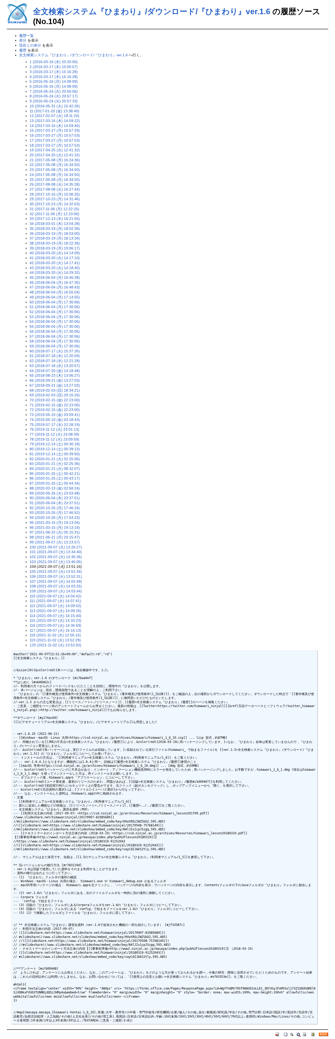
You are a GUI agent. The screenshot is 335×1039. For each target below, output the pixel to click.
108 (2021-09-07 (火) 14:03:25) (56, 586)
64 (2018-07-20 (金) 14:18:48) (55, 371)
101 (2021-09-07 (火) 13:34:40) (56, 552)
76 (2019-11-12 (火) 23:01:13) (54, 429)
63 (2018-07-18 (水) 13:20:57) (55, 366)
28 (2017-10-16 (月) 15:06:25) (55, 194)
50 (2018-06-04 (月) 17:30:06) (55, 302)
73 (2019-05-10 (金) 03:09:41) (55, 415)
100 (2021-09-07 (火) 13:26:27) (56, 547)
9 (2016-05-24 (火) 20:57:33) (54, 101)
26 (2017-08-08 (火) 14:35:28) (55, 184)
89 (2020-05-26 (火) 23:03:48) (55, 493)
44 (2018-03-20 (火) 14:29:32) (55, 272)
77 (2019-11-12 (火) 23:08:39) (54, 434)
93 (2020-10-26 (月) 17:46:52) (55, 512)
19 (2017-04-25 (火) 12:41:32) (55, 150)
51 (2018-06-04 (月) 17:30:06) (55, 307)
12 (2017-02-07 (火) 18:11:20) (54, 116)
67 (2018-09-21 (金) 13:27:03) (55, 385)
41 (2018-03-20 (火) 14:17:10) (55, 258)
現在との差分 (30, 45)
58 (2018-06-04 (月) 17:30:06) (55, 341)
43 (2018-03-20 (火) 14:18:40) (55, 268)
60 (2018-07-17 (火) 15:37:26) (55, 351)
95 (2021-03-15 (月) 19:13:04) (55, 522)
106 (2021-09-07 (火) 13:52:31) (56, 576)
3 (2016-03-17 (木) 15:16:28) (54, 72)
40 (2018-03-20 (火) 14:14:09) (55, 253)
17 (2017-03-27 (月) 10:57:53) (55, 140)
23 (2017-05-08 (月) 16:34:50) (55, 170)
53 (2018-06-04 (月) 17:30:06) (55, 317)
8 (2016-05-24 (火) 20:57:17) (54, 96)
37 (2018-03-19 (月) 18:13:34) (55, 238)
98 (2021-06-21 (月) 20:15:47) (55, 537)
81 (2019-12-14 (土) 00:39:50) (55, 454)
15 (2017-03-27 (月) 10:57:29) (55, 130)
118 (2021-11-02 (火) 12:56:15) (55, 635)
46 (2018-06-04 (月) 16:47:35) (55, 282)
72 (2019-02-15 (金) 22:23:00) (55, 410)
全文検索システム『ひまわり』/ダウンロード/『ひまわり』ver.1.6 (151, 11)
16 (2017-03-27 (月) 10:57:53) (55, 135)
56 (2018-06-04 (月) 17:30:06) (55, 331)
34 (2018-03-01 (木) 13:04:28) (55, 223)
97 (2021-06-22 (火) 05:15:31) (55, 532)
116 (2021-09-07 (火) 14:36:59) (55, 625)
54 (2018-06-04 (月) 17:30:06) (55, 321)
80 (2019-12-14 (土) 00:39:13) (55, 449)
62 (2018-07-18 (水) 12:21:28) (55, 361)
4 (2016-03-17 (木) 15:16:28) (54, 77)
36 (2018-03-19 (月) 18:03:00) (55, 233)
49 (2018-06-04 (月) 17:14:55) (55, 297)
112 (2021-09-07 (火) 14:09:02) (55, 606)
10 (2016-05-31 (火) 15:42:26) (55, 106)
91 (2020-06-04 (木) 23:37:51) (55, 503)
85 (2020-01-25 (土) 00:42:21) (55, 473)
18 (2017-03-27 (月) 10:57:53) (55, 145)
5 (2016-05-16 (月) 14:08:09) (54, 81)
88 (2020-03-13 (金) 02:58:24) (55, 488)
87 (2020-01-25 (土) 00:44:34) (55, 483)
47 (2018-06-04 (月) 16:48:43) (55, 287)
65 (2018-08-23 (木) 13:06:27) (55, 375)
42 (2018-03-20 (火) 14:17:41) (55, 263)
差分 (22, 40)
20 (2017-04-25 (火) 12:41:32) (55, 155)
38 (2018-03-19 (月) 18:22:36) (55, 243)
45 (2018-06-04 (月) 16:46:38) (55, 277)
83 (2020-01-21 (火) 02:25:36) (55, 464)
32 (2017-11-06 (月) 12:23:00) (54, 214)
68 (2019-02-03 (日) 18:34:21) (55, 390)
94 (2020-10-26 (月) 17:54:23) (55, 517)
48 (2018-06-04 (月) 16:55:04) (55, 292)
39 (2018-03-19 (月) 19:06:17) (55, 248)
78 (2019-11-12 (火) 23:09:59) (54, 439)
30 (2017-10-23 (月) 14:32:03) (55, 204)
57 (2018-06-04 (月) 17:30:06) (55, 336)
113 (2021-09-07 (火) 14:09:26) (55, 611)
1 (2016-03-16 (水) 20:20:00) (54, 62)
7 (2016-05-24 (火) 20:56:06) (54, 91)
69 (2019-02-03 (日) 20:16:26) (55, 395)
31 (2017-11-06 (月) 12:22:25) (54, 209)
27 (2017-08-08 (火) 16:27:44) (55, 189)
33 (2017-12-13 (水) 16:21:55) (55, 218)
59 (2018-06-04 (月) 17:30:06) (55, 346)
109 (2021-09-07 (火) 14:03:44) (56, 591)
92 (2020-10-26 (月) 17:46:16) (55, 508)
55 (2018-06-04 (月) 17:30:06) (55, 326)
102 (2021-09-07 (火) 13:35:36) (56, 557)
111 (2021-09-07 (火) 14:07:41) (55, 601)
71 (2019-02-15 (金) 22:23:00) (55, 405)
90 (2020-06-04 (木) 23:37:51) (55, 498)
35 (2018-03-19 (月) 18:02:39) (55, 228)
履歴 (22, 50)
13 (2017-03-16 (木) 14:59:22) (55, 121)
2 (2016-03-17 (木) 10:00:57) (54, 67)
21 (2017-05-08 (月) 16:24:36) (55, 160)
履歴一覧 (26, 36)
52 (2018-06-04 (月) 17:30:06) (55, 312)
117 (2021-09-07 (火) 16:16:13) (55, 630)
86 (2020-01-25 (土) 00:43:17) (55, 478)
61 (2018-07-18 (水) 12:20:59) (55, 356)
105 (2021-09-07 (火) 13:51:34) (56, 571)
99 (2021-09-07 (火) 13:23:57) (55, 542)
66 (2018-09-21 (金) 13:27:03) (55, 380)
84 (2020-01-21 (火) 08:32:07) (55, 468)
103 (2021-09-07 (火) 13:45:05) (56, 562)
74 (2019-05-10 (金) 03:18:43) (55, 420)
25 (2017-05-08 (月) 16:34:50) (55, 179)
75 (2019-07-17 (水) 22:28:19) (55, 425)
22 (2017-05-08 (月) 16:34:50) (55, 165)
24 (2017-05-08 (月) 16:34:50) (55, 175)
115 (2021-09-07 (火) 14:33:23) (55, 620)
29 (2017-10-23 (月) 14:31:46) (55, 199)
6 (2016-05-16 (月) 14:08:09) (54, 86)
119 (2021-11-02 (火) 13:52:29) (55, 640)
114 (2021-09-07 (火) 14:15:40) (55, 616)
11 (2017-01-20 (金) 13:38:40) (54, 111)
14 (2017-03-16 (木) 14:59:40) (55, 126)
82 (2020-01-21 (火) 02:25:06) (55, 459)
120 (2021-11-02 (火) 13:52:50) (55, 645)
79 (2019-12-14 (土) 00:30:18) (55, 444)
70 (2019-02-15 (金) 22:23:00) (55, 400)
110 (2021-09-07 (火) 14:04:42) (55, 596)
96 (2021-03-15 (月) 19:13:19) (55, 527)
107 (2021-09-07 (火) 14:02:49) (56, 581)
